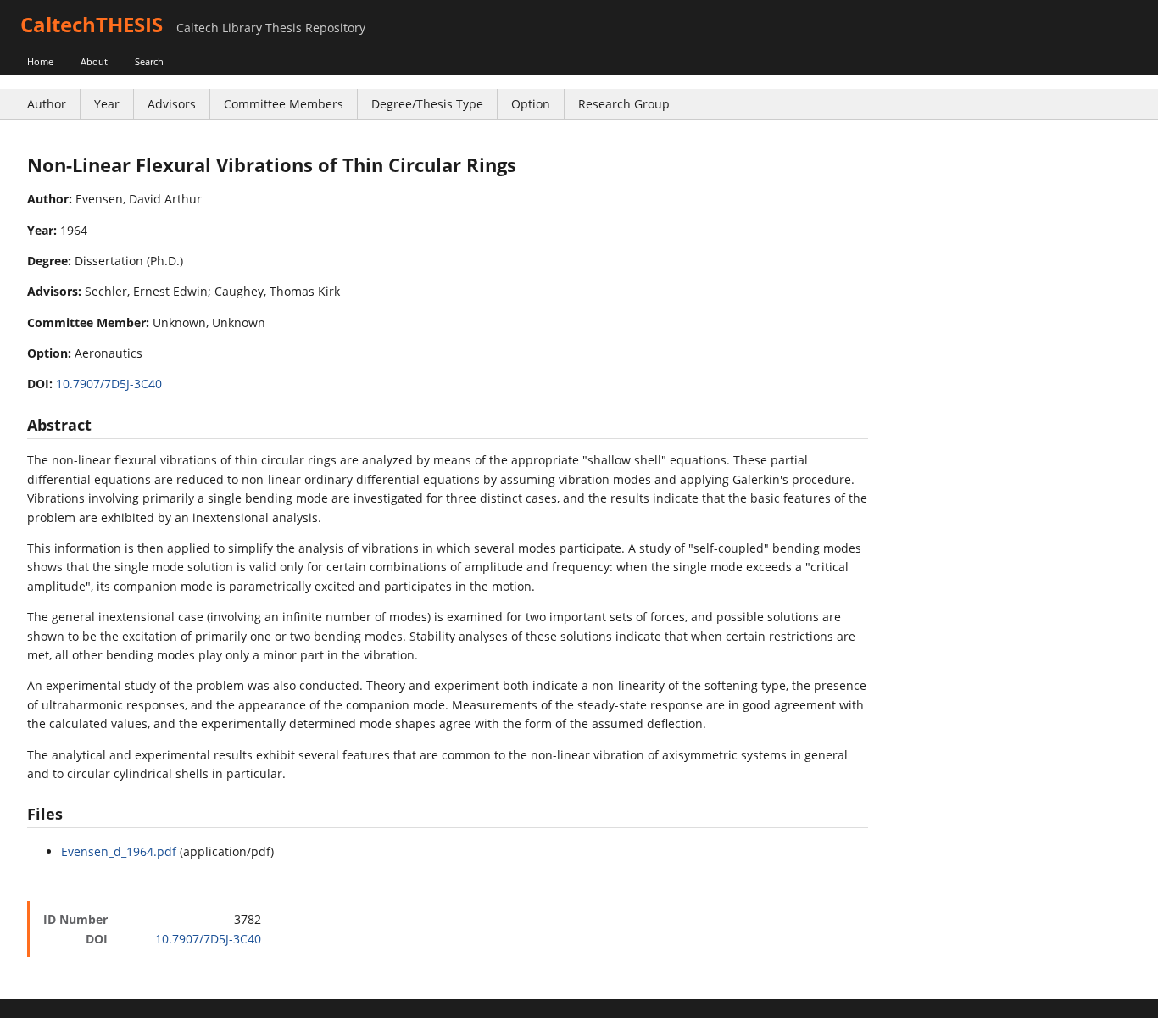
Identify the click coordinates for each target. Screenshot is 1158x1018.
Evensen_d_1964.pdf (118, 851)
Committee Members (283, 104)
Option (530, 104)
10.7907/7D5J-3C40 (109, 383)
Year (107, 104)
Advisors (172, 104)
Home (40, 61)
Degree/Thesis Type (427, 104)
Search (149, 61)
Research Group (624, 104)
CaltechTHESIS (91, 24)
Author (46, 104)
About (94, 61)
